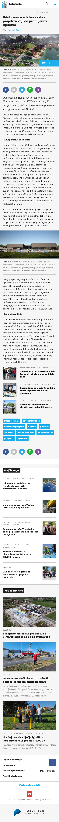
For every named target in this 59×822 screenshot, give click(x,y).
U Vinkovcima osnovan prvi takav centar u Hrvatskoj (38, 384)
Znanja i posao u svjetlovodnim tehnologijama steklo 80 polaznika (37, 391)
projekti (8, 438)
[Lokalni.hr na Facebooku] (52, 762)
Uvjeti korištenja (12, 759)
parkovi (44, 426)
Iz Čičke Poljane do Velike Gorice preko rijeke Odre (38, 401)
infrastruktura (31, 420)
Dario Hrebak (11, 420)
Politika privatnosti (14, 770)
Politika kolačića (12, 776)
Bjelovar (22, 438)
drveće (32, 426)
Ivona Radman (14, 30)
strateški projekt (14, 426)
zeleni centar (45, 432)
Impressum (9, 765)
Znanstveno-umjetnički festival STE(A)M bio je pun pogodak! (38, 368)
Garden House (26, 432)
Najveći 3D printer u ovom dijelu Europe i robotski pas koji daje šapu (37, 374)
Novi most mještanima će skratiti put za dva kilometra (36, 405)
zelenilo (8, 432)
